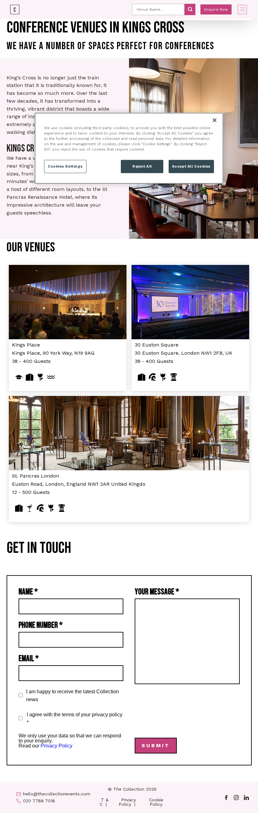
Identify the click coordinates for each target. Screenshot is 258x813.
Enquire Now (216, 9)
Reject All (142, 166)
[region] (129, 148)
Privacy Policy (56, 745)
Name (28, 592)
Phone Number (41, 625)
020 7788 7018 (39, 800)
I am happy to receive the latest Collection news (72, 695)
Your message (157, 592)
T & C (104, 802)
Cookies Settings (65, 166)
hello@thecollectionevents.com (56, 793)
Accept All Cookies (191, 166)
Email (29, 659)
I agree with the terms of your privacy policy (74, 718)
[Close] (215, 120)
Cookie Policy (156, 802)
